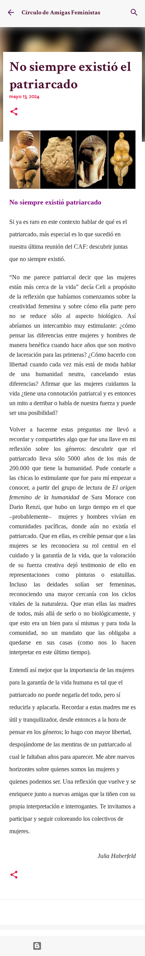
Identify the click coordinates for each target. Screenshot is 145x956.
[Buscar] (134, 12)
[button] (14, 112)
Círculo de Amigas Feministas (61, 13)
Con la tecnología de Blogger (77, 946)
